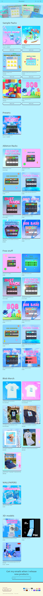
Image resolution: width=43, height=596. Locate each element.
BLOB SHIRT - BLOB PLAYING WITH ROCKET (29, 448)
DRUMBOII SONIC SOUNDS (7, 99)
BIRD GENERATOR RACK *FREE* (8, 368)
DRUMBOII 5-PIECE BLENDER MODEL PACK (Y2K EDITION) (11, 563)
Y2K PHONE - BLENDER (26, 538)
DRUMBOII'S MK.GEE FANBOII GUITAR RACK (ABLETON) (11, 240)
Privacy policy (16, 593)
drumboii (6, 593)
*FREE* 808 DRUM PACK (26, 99)
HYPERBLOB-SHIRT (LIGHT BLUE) (8, 401)
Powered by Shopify (10, 593)
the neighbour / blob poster (7, 448)
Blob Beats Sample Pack (7, 45)
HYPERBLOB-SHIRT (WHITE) (27, 401)
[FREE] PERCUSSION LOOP (26, 273)
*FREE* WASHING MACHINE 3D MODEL (10, 538)
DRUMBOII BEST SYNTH (7, 168)
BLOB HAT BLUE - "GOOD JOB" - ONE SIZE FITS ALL (12, 472)
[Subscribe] (30, 578)
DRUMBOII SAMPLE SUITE (7, 72)
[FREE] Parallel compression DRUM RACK (29, 192)
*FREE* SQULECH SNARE (26, 368)
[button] (2, 1)
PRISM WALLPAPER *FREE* (7, 505)
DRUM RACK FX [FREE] (26, 168)
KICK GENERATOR (6, 192)
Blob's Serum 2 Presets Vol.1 (8, 135)
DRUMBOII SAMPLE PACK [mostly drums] (29, 72)
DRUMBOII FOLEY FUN (26, 45)
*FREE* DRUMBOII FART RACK (8, 297)
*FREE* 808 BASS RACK (26, 239)
